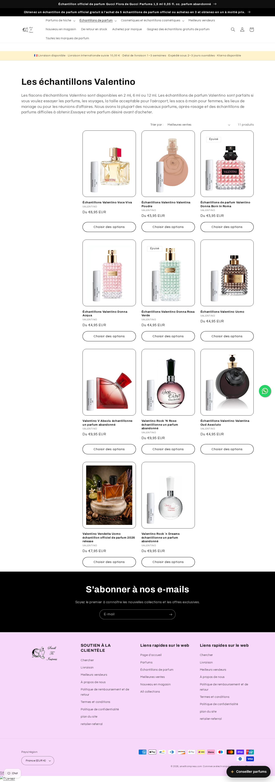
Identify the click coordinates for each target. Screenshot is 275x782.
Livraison (87, 667)
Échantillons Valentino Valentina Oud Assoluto (225, 422)
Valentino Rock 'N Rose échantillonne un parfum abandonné (160, 424)
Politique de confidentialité (100, 709)
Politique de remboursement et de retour (105, 692)
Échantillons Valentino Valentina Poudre (166, 204)
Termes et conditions (95, 701)
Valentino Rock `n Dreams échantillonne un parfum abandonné (161, 537)
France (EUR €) (36, 760)
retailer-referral (92, 724)
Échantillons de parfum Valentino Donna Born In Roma (225, 204)
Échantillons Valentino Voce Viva (107, 202)
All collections (150, 691)
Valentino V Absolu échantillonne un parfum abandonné (107, 422)
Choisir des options (109, 227)
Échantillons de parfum (157, 669)
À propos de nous (93, 682)
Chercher (87, 660)
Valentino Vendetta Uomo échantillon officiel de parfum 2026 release (109, 537)
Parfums (146, 662)
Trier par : (156, 124)
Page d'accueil (151, 655)
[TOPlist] (7, 779)
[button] (60, 20)
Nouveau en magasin (155, 684)
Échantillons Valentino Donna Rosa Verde (168, 313)
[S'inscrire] (170, 614)
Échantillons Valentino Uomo (222, 311)
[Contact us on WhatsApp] (265, 391)
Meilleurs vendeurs (94, 674)
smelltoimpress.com (191, 766)
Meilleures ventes (152, 677)
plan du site (89, 716)
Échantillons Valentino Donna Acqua (105, 313)
